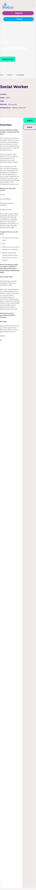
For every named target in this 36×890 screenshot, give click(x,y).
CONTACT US (7, 59)
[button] (33, 5)
